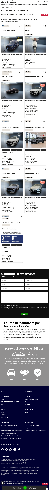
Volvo (39, 4)
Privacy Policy (4, 481)
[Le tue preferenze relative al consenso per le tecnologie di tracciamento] (47, 489)
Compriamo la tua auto (32, 399)
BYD (2, 404)
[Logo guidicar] (5, 2)
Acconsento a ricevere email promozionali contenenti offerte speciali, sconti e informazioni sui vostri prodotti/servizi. (25, 308)
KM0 (2, 412)
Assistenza (4, 417)
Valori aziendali (35, 481)
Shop (26, 394)
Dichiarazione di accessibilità (16, 483)
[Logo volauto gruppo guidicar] (13, 1)
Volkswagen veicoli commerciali (11, 401)
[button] (2, 483)
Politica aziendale (27, 481)
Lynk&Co (4, 407)
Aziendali (4, 414)
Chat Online (19, 488)
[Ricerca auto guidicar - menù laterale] (38, 2)
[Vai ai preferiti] (41, 2)
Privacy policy (22, 305)
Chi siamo (28, 404)
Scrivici (30, 488)
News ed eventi (29, 409)
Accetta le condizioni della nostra (14, 305)
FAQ (26, 401)
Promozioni (28, 4)
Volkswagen (45, 4)
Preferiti (34, 488)
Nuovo (3, 4)
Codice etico (19, 481)
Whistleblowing (5, 483)
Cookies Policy (12, 481)
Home (2, 7)
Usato (7, 4)
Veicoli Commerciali (20, 4)
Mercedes (34, 4)
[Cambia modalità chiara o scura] (44, 2)
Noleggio (11, 4)
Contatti (28, 396)
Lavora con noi (30, 407)
